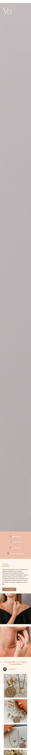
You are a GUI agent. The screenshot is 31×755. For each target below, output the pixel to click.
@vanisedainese (16, 536)
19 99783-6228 (16, 542)
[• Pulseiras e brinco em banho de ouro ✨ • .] (15, 711)
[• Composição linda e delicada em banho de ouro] (15, 736)
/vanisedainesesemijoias (17, 553)
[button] (9, 589)
